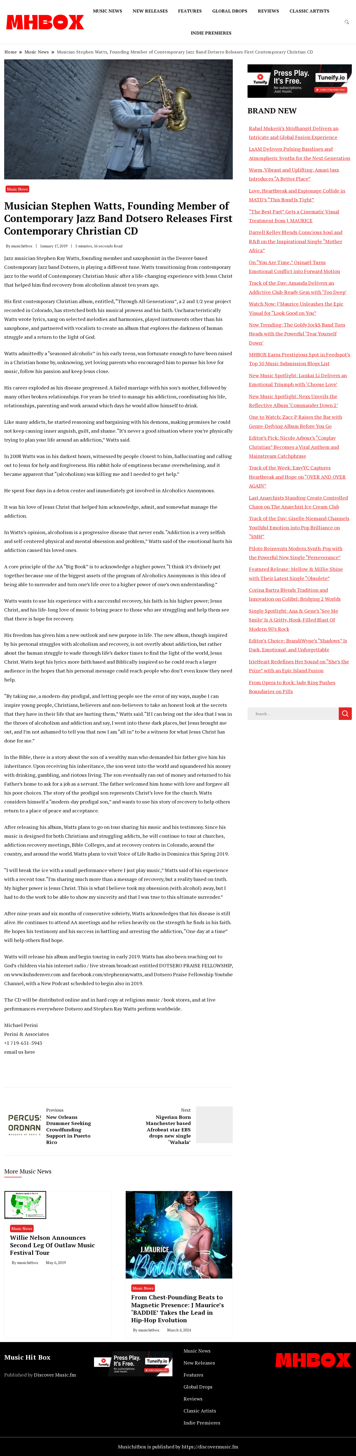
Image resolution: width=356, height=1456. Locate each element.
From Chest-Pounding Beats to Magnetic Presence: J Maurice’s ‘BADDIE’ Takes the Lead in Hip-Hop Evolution (177, 1308)
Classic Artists (309, 11)
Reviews (268, 11)
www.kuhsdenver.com (36, 974)
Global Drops (229, 11)
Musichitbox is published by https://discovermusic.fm (178, 1446)
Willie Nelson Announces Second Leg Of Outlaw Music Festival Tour (52, 1245)
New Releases (150, 11)
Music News (107, 11)
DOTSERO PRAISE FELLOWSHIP (195, 965)
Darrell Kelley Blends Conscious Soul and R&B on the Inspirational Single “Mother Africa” (295, 241)
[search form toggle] (347, 22)
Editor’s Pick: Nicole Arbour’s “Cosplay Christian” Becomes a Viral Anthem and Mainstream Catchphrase (294, 446)
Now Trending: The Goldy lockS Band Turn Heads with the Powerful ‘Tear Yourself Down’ (297, 333)
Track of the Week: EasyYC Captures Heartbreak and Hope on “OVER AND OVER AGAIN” (297, 476)
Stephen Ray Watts (57, 258)
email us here (19, 1051)
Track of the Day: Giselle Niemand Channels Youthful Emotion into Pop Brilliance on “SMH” (299, 527)
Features (190, 11)
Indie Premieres (211, 33)
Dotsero (69, 267)
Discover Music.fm (55, 1374)
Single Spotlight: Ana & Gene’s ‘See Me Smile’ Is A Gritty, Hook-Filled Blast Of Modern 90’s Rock (293, 619)
